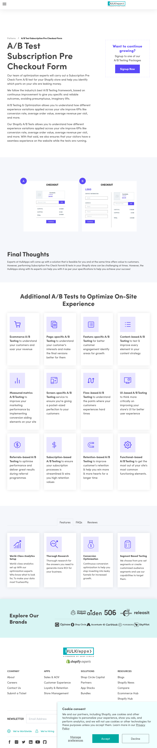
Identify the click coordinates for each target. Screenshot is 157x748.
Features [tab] (65, 522)
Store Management (56, 693)
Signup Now (127, 69)
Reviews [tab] (92, 522)
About (11, 677)
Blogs (121, 677)
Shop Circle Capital (93, 677)
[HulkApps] (116, 3)
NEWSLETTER (15, 719)
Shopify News (126, 682)
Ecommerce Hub (128, 693)
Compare (123, 688)
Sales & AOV (51, 677)
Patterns (11, 38)
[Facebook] (9, 742)
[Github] (44, 742)
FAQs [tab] (79, 522)
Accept (105, 738)
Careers (12, 682)
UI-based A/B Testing (133, 393)
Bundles (86, 693)
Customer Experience (57, 682)
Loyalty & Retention (56, 688)
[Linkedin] (30, 742)
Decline (135, 738)
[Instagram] (16, 742)
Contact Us (14, 688)
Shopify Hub (125, 698)
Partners (86, 682)
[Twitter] (23, 742)
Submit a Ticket (16, 693)
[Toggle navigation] (4, 4)
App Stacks (88, 688)
